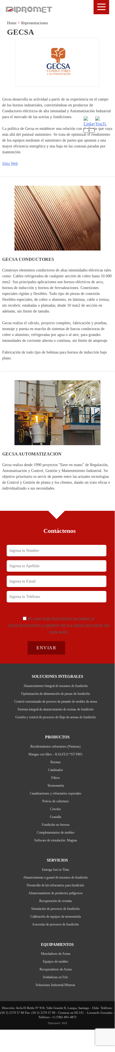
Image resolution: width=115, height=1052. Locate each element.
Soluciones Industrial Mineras (55, 985)
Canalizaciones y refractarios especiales (55, 793)
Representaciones (34, 23)
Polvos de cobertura (55, 801)
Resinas (55, 762)
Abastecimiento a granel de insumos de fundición (55, 877)
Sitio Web (10, 163)
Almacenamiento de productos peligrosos (55, 893)
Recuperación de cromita (55, 901)
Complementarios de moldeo (55, 832)
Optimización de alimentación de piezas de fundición (55, 694)
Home (11, 23)
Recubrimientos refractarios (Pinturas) (55, 746)
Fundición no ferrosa (55, 825)
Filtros (55, 778)
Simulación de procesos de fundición (55, 909)
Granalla (55, 817)
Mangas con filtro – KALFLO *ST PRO (55, 754)
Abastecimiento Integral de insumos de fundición (55, 686)
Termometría (55, 786)
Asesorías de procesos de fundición (55, 924)
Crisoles (55, 809)
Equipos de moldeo (55, 961)
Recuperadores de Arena (56, 969)
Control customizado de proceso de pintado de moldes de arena (55, 701)
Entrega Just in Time (55, 870)
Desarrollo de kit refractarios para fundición (55, 885)
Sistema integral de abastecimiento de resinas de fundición (56, 709)
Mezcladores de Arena (55, 954)
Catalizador (55, 770)
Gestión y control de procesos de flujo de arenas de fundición (55, 717)
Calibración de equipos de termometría (55, 917)
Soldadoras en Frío (55, 977)
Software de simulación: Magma (55, 840)
